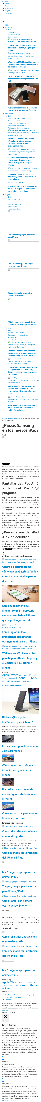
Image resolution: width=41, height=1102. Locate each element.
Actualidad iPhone (14, 35)
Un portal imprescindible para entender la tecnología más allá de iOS (23, 78)
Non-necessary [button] (7, 1079)
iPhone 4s (12, 678)
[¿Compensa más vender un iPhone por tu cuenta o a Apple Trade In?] (23, 94)
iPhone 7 (26, 681)
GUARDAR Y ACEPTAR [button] (9, 1101)
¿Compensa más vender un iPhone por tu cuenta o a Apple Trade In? (22, 108)
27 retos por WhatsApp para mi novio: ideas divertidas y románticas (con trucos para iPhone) (21, 161)
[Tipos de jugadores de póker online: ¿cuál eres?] (23, 279)
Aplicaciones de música (16, 126)
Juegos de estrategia (15, 202)
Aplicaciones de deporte (16, 118)
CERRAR (5, 1)
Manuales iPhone (14, 340)
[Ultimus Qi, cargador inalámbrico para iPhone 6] (20, 701)
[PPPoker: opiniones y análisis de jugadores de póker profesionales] (23, 308)
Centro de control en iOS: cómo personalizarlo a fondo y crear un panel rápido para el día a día (22, 353)
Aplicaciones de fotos (15, 121)
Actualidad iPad (13, 32)
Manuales (8, 13)
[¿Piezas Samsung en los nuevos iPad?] (20, 448)
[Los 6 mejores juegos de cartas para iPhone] (23, 221)
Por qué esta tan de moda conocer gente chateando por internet (19, 794)
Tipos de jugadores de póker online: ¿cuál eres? (20, 294)
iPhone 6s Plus (20, 681)
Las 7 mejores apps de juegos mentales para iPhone (20, 264)
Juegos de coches (14, 199)
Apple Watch (10, 675)
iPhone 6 (22, 678)
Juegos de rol (12, 207)
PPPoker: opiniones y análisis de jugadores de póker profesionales (22, 323)
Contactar (8, 1000)
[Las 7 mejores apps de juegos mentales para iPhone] (23, 250)
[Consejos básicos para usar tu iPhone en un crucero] (8, 806)
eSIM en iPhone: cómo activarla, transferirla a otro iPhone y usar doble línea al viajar (21, 407)
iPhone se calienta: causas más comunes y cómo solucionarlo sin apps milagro (22, 176)
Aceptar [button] (36, 1008)
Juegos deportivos (14, 209)
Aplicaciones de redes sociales (18, 128)
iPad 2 (21, 675)
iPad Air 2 (26, 675)
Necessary (5, 1062)
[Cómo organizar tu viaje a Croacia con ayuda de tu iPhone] (8, 758)
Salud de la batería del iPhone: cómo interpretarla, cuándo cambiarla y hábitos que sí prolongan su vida (21, 142)
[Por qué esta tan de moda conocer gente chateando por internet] (8, 782)
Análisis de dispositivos (16, 333)
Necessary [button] (5, 1057)
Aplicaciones (9, 8)
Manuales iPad (13, 337)
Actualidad (8, 6)
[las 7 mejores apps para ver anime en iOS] (8, 865)
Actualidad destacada (11, 685)
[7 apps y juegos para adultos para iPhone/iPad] (19, 882)
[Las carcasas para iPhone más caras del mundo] (8, 739)
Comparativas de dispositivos (18, 335)
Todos (10, 30)
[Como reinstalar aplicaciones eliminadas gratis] (19, 826)
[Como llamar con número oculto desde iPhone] (19, 896)
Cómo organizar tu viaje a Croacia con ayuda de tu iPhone (17, 770)
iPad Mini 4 (7, 678)
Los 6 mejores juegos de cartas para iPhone (21, 235)
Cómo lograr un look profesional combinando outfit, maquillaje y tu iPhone (22, 47)
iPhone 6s (13, 681)
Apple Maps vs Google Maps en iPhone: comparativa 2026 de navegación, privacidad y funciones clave (22, 390)
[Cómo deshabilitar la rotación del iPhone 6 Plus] (19, 848)
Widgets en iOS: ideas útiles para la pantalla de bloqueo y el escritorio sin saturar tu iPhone (23, 64)
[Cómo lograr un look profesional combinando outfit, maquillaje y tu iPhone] (23, 40)
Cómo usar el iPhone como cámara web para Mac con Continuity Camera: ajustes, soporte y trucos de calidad (22, 371)
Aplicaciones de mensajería (17, 123)
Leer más (5, 1010)
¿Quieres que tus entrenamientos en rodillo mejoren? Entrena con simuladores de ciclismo (22, 188)
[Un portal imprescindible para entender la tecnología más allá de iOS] (23, 71)
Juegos (7, 11)
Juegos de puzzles (14, 204)
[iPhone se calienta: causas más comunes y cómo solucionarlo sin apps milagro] (23, 169)
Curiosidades (12, 37)
